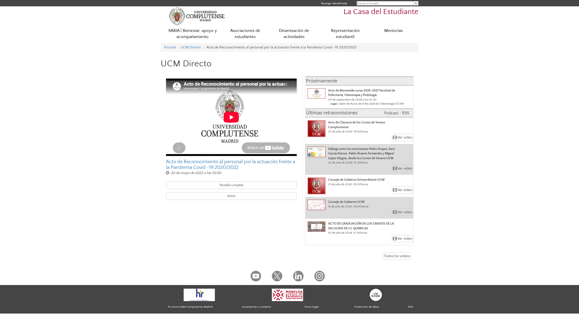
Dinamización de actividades (294, 33)
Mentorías (393, 30)
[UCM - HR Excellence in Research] (199, 294)
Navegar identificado (334, 3)
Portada (170, 47)
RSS (410, 306)
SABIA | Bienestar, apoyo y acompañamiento (192, 33)
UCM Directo (191, 47)
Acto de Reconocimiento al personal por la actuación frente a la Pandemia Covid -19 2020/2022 (230, 164)
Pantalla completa (231, 185)
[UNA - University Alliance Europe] (376, 294)
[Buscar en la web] (415, 3)
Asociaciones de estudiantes (245, 33)
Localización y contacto (256, 306)
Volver (231, 196)
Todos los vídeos (397, 256)
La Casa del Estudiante (381, 12)
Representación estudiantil (345, 33)
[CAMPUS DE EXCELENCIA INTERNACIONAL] (287, 294)
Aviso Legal (311, 306)
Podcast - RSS (396, 113)
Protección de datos (366, 306)
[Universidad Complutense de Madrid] (197, 16)
